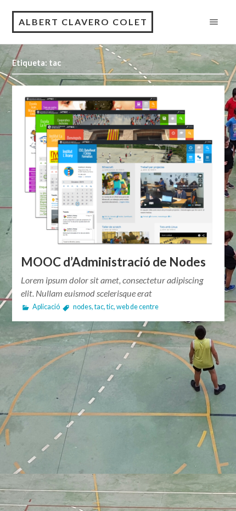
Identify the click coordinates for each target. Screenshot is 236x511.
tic (110, 307)
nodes (82, 307)
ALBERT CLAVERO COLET (83, 21)
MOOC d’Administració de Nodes (113, 261)
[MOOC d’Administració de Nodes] (118, 170)
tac (99, 307)
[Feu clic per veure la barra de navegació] (211, 21)
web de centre (137, 307)
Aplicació (46, 307)
